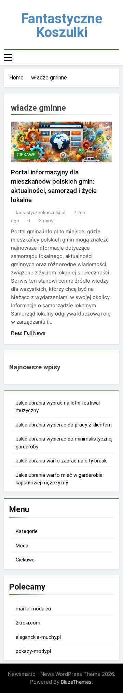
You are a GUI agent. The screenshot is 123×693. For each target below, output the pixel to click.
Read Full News (28, 333)
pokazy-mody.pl (33, 651)
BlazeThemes (76, 682)
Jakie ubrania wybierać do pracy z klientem (64, 425)
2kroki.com (28, 623)
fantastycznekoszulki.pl (40, 212)
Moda (22, 546)
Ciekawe (26, 154)
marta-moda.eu (33, 609)
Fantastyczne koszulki (61, 25)
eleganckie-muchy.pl (38, 637)
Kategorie (27, 531)
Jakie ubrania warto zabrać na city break (61, 461)
